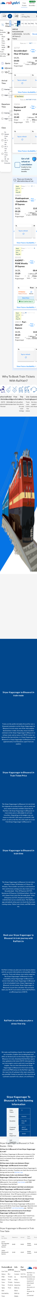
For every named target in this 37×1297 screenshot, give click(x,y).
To (15, 14)
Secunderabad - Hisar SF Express (21, 51)
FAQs (16, 1279)
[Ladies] (6, 68)
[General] (2, 68)
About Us (17, 1271)
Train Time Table (3, 1285)
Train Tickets (24, 4)
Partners (17, 1282)
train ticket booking (18, 1208)
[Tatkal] (2, 72)
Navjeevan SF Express (20, 107)
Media (16, 1296)
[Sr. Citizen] (6, 72)
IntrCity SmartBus (32, 4)
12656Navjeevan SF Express (5, 1252)
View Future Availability (26, 243)
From (4, 14)
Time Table (33, 50)
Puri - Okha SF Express (21, 325)
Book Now (25, 298)
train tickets (21, 1182)
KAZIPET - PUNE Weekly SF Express (21, 262)
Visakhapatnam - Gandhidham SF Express (22, 200)
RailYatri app (19, 1172)
